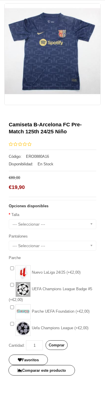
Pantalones (18, 236)
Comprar (56, 345)
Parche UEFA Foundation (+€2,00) (60, 311)
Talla (15, 215)
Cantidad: (17, 345)
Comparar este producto (44, 370)
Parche (15, 258)
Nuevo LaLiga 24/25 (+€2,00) (55, 272)
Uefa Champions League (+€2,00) (59, 328)
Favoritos (30, 360)
